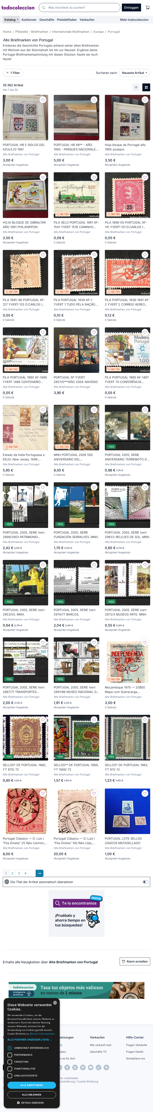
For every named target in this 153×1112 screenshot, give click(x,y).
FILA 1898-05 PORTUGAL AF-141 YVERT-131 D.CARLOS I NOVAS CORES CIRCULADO (126, 225)
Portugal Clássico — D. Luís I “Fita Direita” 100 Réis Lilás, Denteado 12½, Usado (74, 841)
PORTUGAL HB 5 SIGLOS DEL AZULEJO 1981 (24, 147)
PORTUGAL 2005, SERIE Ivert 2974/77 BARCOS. (75, 612)
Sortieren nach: (106, 73)
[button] (31, 1039)
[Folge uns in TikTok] (98, 1067)
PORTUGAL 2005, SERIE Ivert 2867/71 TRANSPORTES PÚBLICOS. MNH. (24, 689)
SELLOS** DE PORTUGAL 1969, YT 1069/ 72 (76, 767)
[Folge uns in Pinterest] (83, 1067)
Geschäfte (46, 20)
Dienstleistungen (61, 1037)
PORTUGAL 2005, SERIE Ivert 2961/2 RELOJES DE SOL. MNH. (127, 535)
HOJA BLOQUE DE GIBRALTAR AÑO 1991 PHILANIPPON (24, 225)
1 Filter (15, 73)
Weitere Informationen (42, 1033)
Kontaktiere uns (135, 1058)
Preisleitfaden (67, 20)
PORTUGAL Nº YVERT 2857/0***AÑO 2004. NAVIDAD (76, 379)
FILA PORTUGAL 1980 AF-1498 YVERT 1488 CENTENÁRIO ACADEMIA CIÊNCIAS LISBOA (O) (25, 379)
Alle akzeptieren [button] (32, 1085)
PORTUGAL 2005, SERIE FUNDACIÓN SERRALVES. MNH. (76, 535)
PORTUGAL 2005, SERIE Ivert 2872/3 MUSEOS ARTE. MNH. (126, 612)
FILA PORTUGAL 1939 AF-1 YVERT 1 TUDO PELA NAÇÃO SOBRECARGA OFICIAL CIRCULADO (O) (74, 302)
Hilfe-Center (135, 1037)
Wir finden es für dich (62, 1058)
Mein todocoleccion (134, 20)
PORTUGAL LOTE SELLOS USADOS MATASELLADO (123, 841)
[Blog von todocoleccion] (106, 1067)
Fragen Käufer (134, 1051)
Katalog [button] (10, 20)
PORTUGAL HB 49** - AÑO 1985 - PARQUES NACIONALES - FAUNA (76, 147)
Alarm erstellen (137, 961)
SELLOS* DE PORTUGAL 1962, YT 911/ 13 (126, 767)
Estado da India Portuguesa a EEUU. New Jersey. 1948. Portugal (24, 457)
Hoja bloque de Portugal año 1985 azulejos (125, 147)
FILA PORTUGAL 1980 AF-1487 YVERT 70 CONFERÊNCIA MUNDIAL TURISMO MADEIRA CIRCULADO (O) (127, 379)
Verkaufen (87, 20)
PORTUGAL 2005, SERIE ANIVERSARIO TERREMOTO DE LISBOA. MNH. (127, 457)
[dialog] (32, 1053)
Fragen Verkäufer (136, 1045)
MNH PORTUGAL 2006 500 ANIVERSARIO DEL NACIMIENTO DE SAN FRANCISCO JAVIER (73, 457)
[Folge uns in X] (75, 1067)
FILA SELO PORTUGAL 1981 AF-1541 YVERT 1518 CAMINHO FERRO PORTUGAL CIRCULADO (76, 225)
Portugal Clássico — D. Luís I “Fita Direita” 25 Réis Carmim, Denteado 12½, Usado (24, 841)
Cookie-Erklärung (87, 1081)
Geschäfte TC (98, 1051)
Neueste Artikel (133, 73)
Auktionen (28, 20)
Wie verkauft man (100, 1045)
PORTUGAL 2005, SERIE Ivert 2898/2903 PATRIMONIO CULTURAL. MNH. (24, 535)
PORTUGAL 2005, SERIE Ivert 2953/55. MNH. (24, 612)
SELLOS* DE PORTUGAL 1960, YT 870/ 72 (24, 767)
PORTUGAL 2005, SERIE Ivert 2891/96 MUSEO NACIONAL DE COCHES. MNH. (76, 689)
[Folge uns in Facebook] (67, 1067)
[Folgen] (43, 99)
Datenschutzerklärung (61, 1081)
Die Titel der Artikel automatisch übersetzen (41, 882)
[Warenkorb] (148, 7)
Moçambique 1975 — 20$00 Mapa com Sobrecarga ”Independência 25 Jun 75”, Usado (125, 689)
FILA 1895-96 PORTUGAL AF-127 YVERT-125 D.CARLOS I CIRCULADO (24, 302)
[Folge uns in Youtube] (90, 1067)
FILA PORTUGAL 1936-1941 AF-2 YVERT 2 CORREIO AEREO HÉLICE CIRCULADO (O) (127, 302)
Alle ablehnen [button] (31, 1094)
